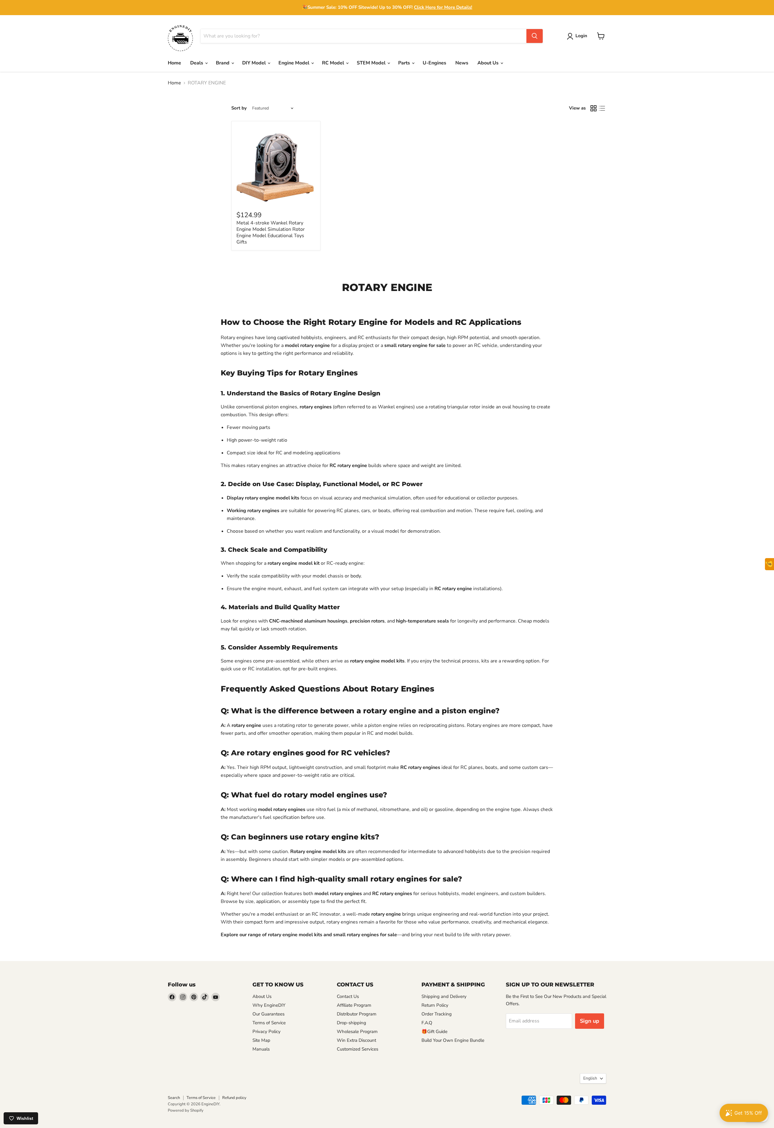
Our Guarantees (268, 1014)
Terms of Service (269, 1023)
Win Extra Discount (356, 1040)
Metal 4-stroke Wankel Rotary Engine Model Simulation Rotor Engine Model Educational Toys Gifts (270, 232)
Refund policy (234, 1097)
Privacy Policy (266, 1031)
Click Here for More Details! (443, 7)
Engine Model (294, 63)
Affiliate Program (354, 1005)
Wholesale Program (357, 1031)
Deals (197, 63)
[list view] (602, 108)
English (590, 1078)
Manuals (261, 1049)
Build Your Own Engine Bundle (452, 1040)
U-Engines (434, 63)
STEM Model (372, 63)
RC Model (333, 63)
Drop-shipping (351, 1023)
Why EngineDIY (268, 1005)
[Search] (534, 36)
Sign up (589, 1021)
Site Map (261, 1040)
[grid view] (593, 108)
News (461, 63)
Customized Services (357, 1049)
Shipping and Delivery (444, 996)
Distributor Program (356, 1014)
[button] (578, 36)
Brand (223, 63)
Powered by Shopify (185, 1110)
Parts (404, 63)
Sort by (239, 108)
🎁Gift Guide (434, 1031)
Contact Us (348, 996)
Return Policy (434, 1005)
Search (174, 1097)
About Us (488, 63)
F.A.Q (426, 1023)
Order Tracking (436, 1014)
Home (174, 63)
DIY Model (254, 63)
